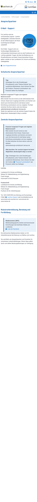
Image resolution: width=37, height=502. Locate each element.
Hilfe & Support (15, 17)
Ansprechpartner (25, 17)
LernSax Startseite (5, 17)
